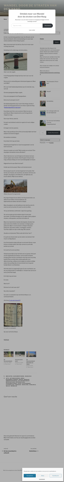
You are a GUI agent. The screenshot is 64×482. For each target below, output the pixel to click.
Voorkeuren (55, 475)
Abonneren (47, 25)
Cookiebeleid (42, 479)
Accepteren (30, 475)
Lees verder (32, 30)
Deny (42, 475)
